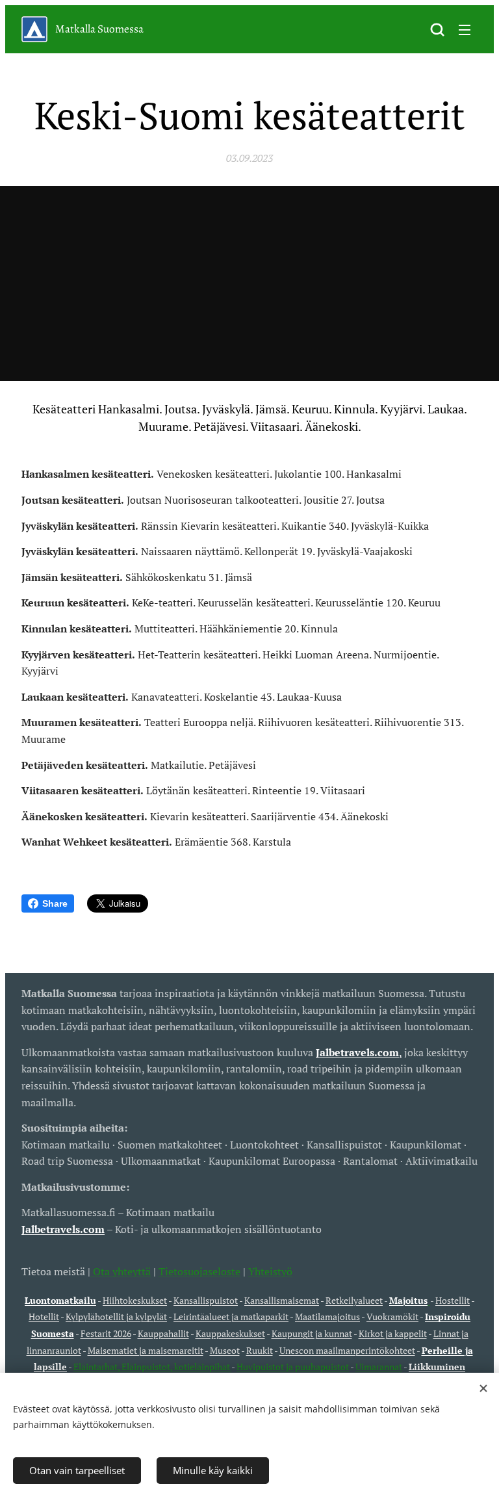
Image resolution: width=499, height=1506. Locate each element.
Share (55, 903)
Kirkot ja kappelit (393, 1333)
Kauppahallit (163, 1333)
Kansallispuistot (205, 1300)
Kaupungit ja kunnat (312, 1333)
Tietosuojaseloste (199, 1271)
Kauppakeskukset (230, 1333)
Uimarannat (378, 1366)
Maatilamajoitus (327, 1316)
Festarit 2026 (106, 1333)
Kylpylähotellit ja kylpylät (116, 1316)
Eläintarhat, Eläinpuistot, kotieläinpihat (152, 1366)
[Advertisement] (249, 283)
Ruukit (259, 1350)
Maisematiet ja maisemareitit (145, 1350)
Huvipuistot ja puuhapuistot (293, 1366)
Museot (225, 1350)
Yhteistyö (270, 1271)
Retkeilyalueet (354, 1300)
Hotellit (44, 1316)
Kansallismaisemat (281, 1300)
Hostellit (452, 1300)
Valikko (465, 29)
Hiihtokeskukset (135, 1300)
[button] (437, 29)
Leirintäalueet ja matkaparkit (230, 1316)
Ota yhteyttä (120, 1271)
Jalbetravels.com (63, 1229)
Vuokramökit (392, 1316)
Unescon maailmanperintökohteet (347, 1350)
